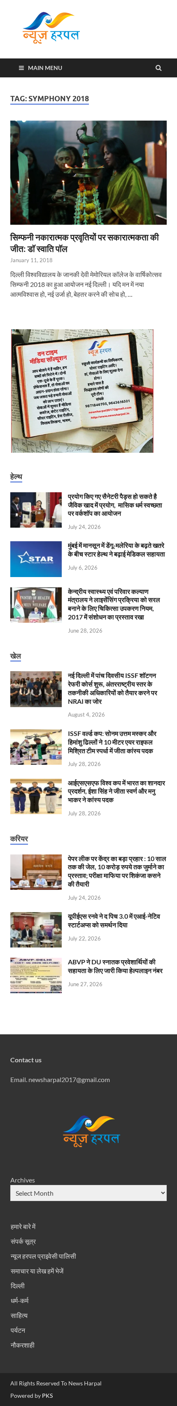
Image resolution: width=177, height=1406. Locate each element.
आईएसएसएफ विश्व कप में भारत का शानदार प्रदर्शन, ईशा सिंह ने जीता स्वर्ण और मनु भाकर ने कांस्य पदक (116, 791)
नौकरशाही (23, 1345)
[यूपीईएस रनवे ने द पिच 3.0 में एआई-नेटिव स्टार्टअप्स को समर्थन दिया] (36, 917)
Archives (22, 1180)
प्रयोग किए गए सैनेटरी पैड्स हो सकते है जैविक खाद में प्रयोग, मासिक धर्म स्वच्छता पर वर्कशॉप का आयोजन (115, 504)
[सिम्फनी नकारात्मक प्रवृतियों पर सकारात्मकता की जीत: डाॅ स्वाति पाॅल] (88, 176)
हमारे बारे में (23, 1226)
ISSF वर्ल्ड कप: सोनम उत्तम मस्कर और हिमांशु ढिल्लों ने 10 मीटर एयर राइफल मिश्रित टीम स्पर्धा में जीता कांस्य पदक (112, 741)
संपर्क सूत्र (23, 1241)
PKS (47, 1395)
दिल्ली (18, 1286)
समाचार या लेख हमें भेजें (37, 1271)
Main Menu (45, 67)
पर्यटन (18, 1330)
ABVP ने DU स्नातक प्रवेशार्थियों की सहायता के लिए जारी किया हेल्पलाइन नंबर (115, 966)
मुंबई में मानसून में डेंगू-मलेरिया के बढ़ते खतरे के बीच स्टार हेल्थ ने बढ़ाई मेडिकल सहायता (116, 549)
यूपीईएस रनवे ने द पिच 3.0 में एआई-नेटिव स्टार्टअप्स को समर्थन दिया (114, 920)
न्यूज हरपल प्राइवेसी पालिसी (43, 1256)
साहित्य (19, 1315)
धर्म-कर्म (19, 1300)
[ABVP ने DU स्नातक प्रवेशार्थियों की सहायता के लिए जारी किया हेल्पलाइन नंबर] (36, 962)
